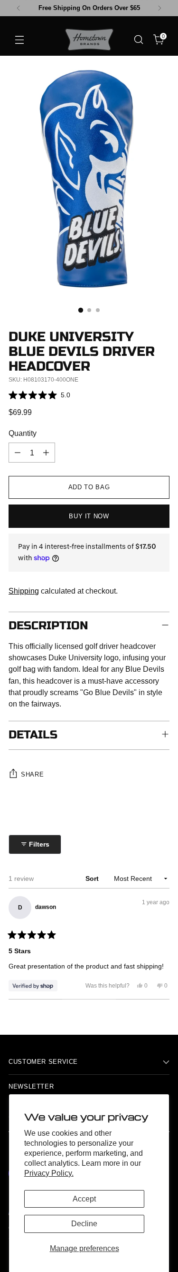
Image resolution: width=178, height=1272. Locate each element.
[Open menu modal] (19, 40)
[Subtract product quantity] (17, 452)
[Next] (159, 8)
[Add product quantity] (46, 452)
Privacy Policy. (49, 1173)
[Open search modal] (138, 40)
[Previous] (18, 8)
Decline (84, 1223)
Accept (84, 1198)
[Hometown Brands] (89, 39)
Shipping (24, 590)
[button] (39, 394)
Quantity (23, 433)
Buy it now (89, 516)
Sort (93, 878)
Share (32, 774)
